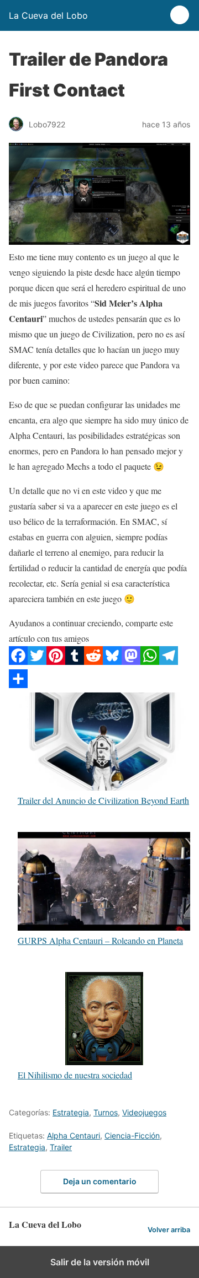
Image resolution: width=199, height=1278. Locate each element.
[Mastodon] (131, 661)
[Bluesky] (112, 661)
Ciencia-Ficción (132, 1135)
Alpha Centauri (73, 1135)
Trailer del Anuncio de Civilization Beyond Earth (103, 800)
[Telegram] (168, 661)
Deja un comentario (100, 1181)
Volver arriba (169, 1230)
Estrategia (71, 1112)
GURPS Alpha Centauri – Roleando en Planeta (100, 940)
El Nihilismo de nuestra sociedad (75, 1074)
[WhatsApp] (149, 661)
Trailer (61, 1147)
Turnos (105, 1112)
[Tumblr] (74, 661)
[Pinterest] (55, 661)
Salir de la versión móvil (99, 1262)
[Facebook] (18, 661)
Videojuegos (144, 1112)
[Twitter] (37, 661)
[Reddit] (93, 661)
